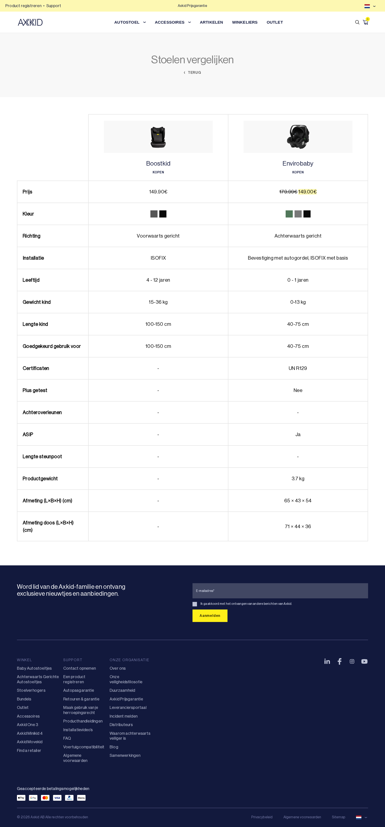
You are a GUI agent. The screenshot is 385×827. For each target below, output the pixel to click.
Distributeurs (121, 724)
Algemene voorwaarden (302, 817)
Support (53, 6)
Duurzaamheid (122, 690)
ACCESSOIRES (169, 22)
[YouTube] (364, 661)
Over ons (118, 668)
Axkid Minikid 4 (30, 733)
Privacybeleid (262, 817)
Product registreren (23, 6)
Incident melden (123, 716)
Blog (114, 747)
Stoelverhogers (31, 690)
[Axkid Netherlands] (30, 22)
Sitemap (338, 817)
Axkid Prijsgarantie (126, 699)
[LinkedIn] (327, 661)
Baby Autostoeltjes (34, 668)
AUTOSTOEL (126, 22)
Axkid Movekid (30, 742)
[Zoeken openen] (357, 22)
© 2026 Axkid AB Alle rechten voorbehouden (52, 817)
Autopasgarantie (78, 690)
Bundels (24, 699)
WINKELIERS (245, 22)
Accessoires (28, 716)
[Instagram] (352, 661)
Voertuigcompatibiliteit (83, 747)
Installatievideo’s (78, 730)
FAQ (67, 738)
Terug (194, 72)
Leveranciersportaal (128, 707)
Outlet (23, 707)
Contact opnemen (79, 668)
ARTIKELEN (211, 22)
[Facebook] (339, 661)
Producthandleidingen (82, 721)
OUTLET (275, 22)
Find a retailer (29, 750)
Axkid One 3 (27, 724)
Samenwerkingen (125, 755)
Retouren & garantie (81, 699)
